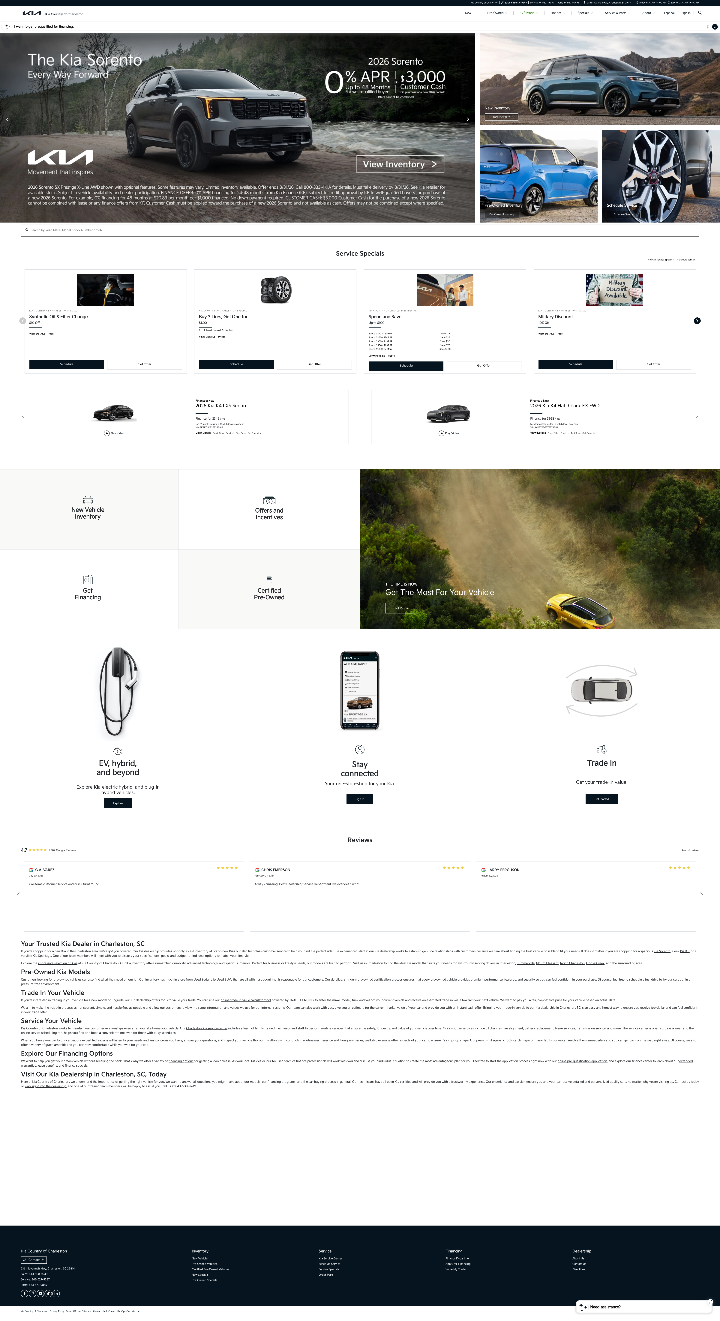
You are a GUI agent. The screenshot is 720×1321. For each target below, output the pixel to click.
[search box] (360, 228)
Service (325, 1251)
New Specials (200, 1274)
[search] (700, 13)
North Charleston (572, 963)
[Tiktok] (48, 1293)
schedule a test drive (643, 979)
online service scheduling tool (42, 1033)
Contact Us (36, 1260)
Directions (578, 1269)
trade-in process (61, 1008)
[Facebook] (24, 1293)
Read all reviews (690, 850)
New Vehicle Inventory (87, 513)
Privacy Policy (57, 1311)
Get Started (602, 799)
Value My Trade (456, 1269)
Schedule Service (624, 214)
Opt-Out (125, 1311)
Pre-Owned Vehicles (205, 1264)
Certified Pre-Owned (269, 594)
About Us (578, 1258)
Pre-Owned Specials (204, 1280)
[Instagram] (32, 1293)
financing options (181, 1061)
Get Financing (88, 594)
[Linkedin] (56, 1293)
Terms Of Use (73, 1311)
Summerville (526, 963)
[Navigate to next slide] (472, 127)
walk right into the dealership (45, 1086)
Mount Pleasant (547, 963)
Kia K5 (684, 951)
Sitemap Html (99, 1311)
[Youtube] (40, 1293)
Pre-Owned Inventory (501, 214)
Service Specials (329, 1269)
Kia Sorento (662, 951)
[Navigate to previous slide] (3, 127)
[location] (584, 2)
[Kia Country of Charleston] (53, 13)
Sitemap (86, 1311)
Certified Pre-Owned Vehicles (210, 1269)
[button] (360, 1158)
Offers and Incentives (269, 514)
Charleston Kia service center (206, 1028)
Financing (454, 1251)
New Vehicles (200, 1258)
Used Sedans (203, 979)
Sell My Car (401, 608)
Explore (118, 803)
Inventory (200, 1251)
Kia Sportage (42, 956)
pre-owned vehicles (67, 979)
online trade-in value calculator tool (246, 1000)
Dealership (581, 1251)
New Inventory (501, 116)
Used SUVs (224, 979)
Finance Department (458, 1258)
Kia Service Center (330, 1258)
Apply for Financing (458, 1264)
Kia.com (136, 1311)
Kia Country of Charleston (34, 1311)
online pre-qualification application (582, 1061)
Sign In (360, 799)
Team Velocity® (649, 1311)
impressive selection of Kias (57, 963)
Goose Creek (595, 963)
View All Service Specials (660, 259)
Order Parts (326, 1274)
